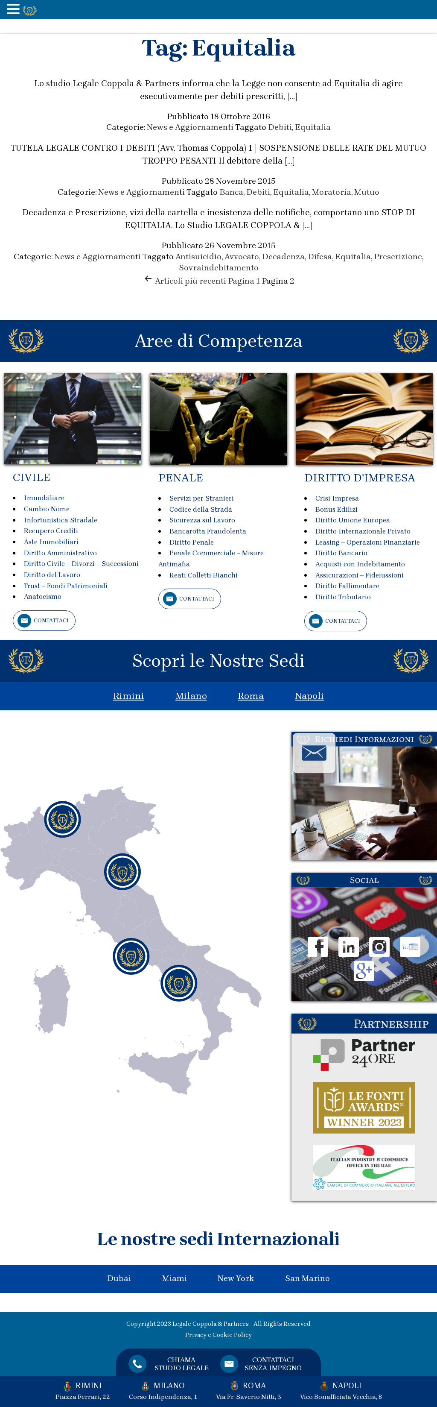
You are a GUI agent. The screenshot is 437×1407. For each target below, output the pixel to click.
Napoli (309, 695)
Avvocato (241, 256)
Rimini (128, 695)
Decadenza (283, 256)
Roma (251, 695)
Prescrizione (398, 256)
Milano (191, 695)
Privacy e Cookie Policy (218, 1335)
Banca (231, 192)
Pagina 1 (244, 281)
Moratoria (331, 192)
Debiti (280, 127)
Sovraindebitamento (219, 268)
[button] (14, 10)
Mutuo (366, 192)
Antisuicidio (198, 256)
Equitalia (313, 127)
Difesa (320, 256)
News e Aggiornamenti (190, 127)
